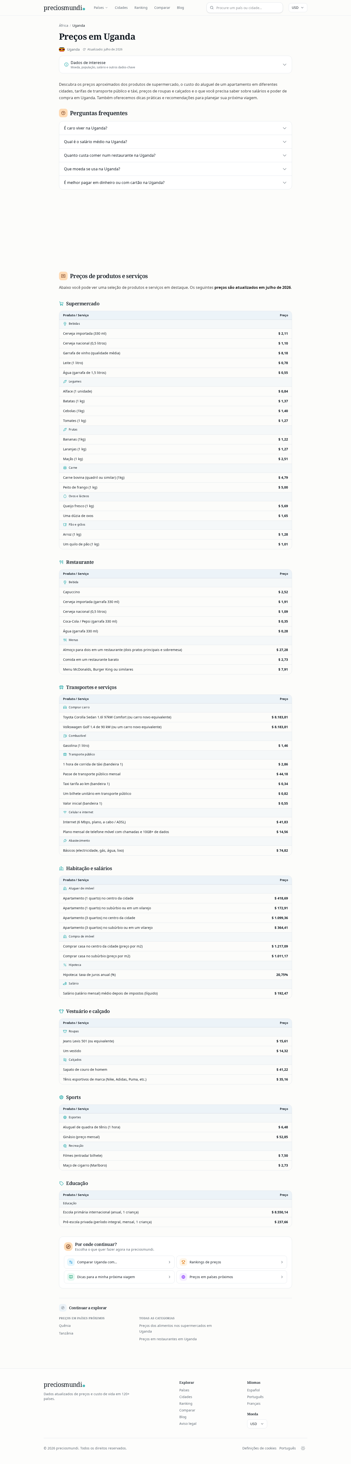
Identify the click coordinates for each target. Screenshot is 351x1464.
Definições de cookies (259, 1448)
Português (255, 1396)
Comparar (162, 7)
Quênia (65, 1325)
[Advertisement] (175, 228)
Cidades (121, 7)
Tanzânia (66, 1333)
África (63, 25)
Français (254, 1403)
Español (253, 1390)
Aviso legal (188, 1423)
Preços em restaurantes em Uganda (168, 1339)
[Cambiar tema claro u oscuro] (303, 1448)
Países (99, 7)
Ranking (141, 7)
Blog (180, 7)
